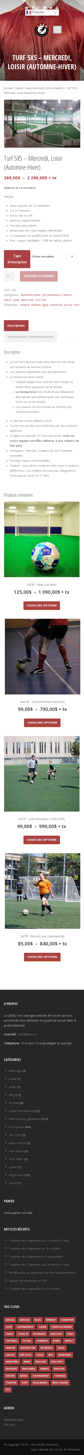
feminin (36, 305)
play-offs (57, 1361)
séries (23, 1375)
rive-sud (59, 1368)
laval (61, 1347)
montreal (56, 305)
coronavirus (25, 1326)
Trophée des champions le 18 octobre (34, 1248)
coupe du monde (61, 1326)
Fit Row (14, 1103)
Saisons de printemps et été (28, 1281)
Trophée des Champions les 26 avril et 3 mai (39, 1264)
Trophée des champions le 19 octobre (34, 1289)
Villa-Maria (40, 1382)
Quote (13, 1167)
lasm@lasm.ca (27, 1034)
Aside (12, 1079)
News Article (17, 1143)
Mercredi (27, 300)
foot (70, 1333)
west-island (60, 1382)
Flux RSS (9, 1424)
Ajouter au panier (38, 276)
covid (9, 1333)
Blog (12, 1095)
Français (37, 12)
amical (10, 1319)
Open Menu (57, 29)
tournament (40, 1375)
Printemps (28, 1368)
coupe (42, 1326)
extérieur (39, 1333)
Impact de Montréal (22, 1111)
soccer (68, 305)
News (27, 1361)
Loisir (16, 300)
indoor (10, 1347)
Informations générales (24, 1119)
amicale (24, 1319)
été (8, 1389)
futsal (27, 1340)
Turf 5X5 (40, 300)
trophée (11, 1382)
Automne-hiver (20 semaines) (44, 88)
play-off (41, 1361)
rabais (44, 1368)
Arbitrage (15, 1071)
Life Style (15, 1135)
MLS (50, 1354)
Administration (13, 1420)
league (10, 1354)
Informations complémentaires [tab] (30, 337)
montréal (12, 1361)
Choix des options (42, 605)
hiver (56, 1340)
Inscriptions (16, 1127)
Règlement (16, 1175)
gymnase (42, 1340)
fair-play (56, 1333)
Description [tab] (16, 325)
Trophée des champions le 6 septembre (36, 1256)
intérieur (46, 1347)
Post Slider (16, 1159)
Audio (12, 1087)
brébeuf (51, 1319)
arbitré (24, 305)
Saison (19, 88)
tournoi (59, 1375)
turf (76, 305)
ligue (45, 305)
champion (67, 1319)
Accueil (8, 88)
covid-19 (23, 1333)
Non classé (16, 1151)
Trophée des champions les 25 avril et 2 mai (38, 1240)
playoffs (11, 1368)
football (11, 1340)
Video (12, 1183)
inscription (27, 1347)
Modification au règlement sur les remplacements (42, 1272)
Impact (69, 1340)
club (9, 1326)
